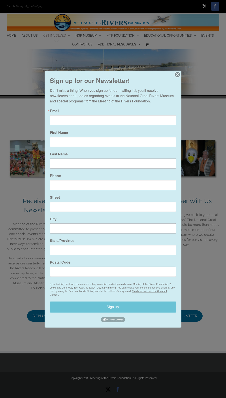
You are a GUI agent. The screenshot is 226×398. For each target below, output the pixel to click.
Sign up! (113, 307)
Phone (55, 175)
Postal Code (60, 262)
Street (55, 197)
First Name (59, 132)
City (53, 219)
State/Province (62, 240)
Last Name (59, 154)
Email (54, 110)
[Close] (177, 74)
